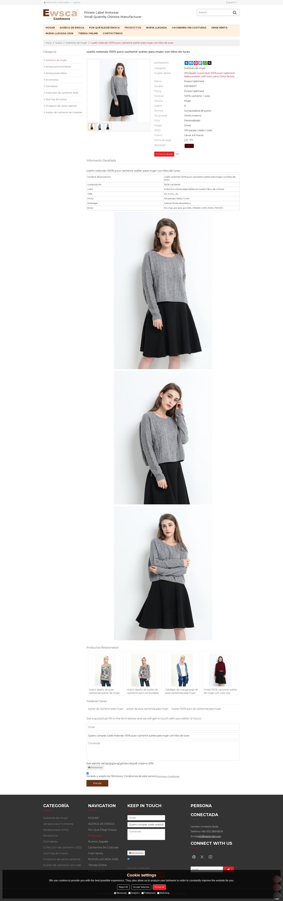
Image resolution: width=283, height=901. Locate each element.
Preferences (150, 893)
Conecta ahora (164, 154)
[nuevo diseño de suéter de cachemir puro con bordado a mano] (143, 670)
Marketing (164, 893)
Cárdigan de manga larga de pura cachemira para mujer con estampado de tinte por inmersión (182, 691)
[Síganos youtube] (194, 857)
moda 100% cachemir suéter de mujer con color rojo (220, 691)
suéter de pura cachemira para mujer (147, 708)
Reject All (123, 887)
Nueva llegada (156, 27)
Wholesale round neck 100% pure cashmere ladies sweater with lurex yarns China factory (209, 75)
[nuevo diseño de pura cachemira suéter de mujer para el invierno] (105, 670)
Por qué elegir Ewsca (104, 27)
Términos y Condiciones (168, 776)
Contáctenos (113, 33)
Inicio (49, 42)
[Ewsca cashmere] (63, 14)
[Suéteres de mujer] (189, 146)
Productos (133, 27)
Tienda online (88, 33)
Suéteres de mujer (76, 42)
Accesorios (96, 767)
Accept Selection (141, 887)
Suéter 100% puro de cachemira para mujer (196, 708)
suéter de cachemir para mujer (105, 708)
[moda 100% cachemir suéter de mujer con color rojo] (220, 670)
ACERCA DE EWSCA (72, 27)
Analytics (135, 893)
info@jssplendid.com (209, 836)
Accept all (159, 887)
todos (59, 42)
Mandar (97, 783)
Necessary (122, 893)
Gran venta (219, 27)
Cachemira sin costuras (189, 27)
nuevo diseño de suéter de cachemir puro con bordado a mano (143, 691)
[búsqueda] (234, 12)
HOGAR (50, 27)
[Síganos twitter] (202, 857)
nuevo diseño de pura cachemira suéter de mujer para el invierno (104, 691)
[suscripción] (228, 869)
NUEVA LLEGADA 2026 (59, 33)
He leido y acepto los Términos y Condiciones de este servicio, (132, 776)
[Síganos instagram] (210, 857)
